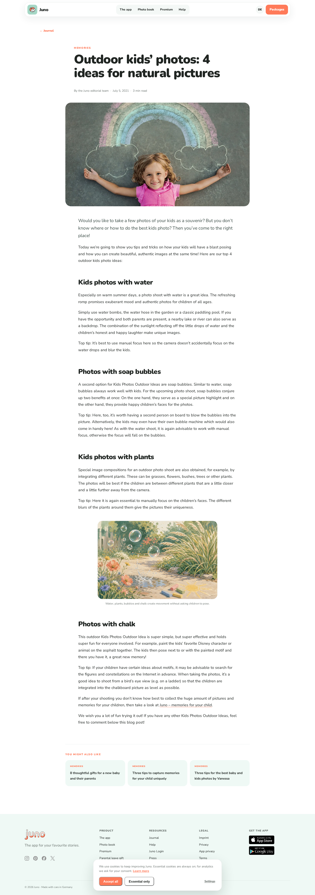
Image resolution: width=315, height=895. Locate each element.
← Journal (47, 31)
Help (182, 9)
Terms (203, 858)
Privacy (203, 845)
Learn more (141, 871)
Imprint (204, 838)
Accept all (110, 881)
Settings (209, 881)
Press (153, 858)
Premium (166, 9)
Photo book (146, 9)
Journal (154, 838)
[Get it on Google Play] (261, 850)
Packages (277, 9)
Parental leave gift (111, 858)
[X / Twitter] (52, 858)
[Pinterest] (35, 858)
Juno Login (156, 851)
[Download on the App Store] (261, 840)
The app (126, 9)
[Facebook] (44, 858)
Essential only (139, 881)
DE (260, 10)
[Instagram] (27, 858)
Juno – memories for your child (186, 705)
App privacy (207, 851)
